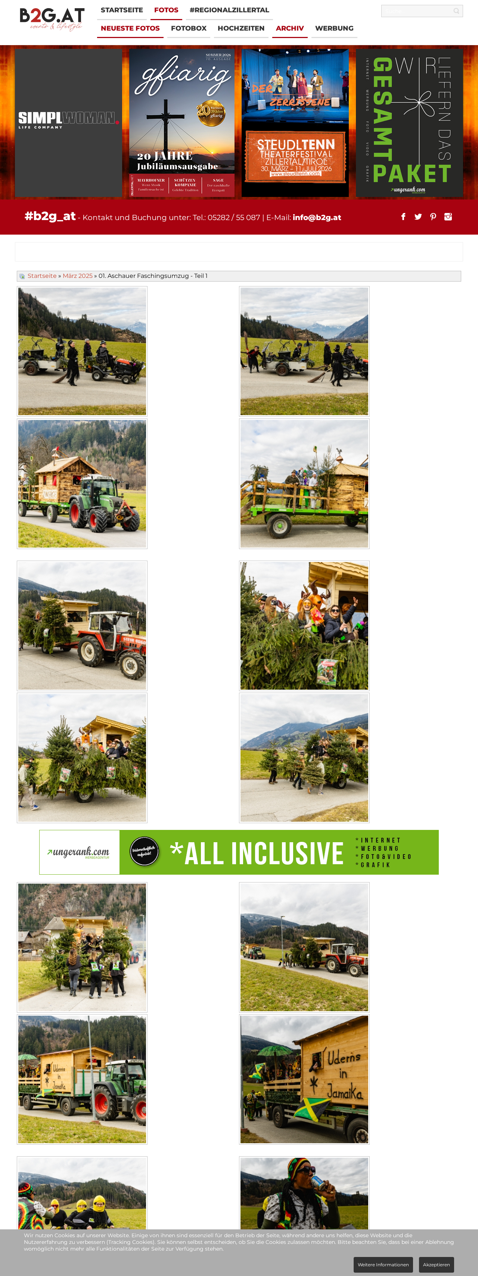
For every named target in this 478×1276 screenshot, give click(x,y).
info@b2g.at (317, 217)
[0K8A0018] (83, 759)
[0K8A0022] (83, 948)
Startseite (42, 275)
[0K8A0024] (83, 1080)
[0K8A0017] (305, 627)
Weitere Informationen (383, 1264)
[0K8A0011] (305, 484)
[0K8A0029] (305, 1080)
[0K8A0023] (305, 948)
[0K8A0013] (83, 627)
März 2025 (78, 275)
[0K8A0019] (305, 759)
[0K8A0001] (83, 352)
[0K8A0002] (305, 352)
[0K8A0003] (83, 484)
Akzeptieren (436, 1264)
